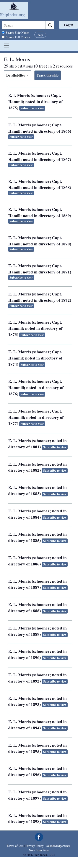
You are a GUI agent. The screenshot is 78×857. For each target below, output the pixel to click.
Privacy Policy (35, 846)
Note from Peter (39, 850)
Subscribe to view (32, 108)
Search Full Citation (18, 37)
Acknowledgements (58, 846)
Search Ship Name (17, 32)
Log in (68, 24)
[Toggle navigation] (6, 45)
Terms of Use (15, 846)
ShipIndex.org (12, 14)
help (40, 35)
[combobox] (24, 25)
